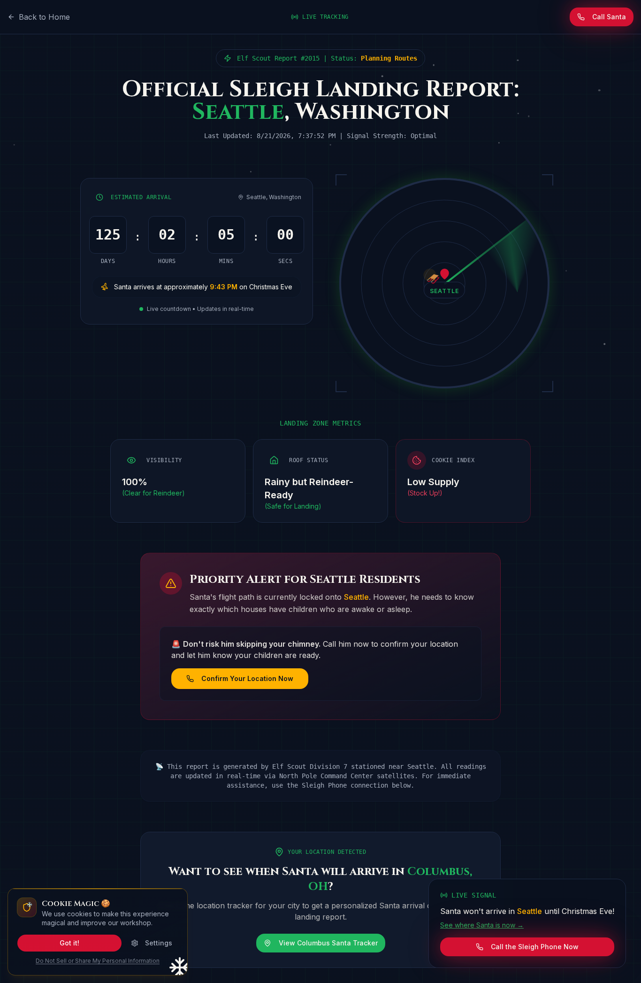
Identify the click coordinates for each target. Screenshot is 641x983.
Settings (158, 943)
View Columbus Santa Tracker (328, 943)
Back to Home (44, 17)
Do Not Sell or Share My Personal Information (98, 960)
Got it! (69, 943)
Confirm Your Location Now (247, 678)
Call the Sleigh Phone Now (535, 947)
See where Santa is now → (482, 925)
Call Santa (609, 17)
